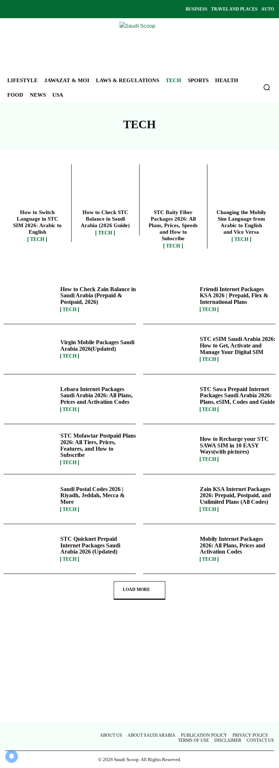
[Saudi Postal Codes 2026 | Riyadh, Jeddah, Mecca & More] (30, 499)
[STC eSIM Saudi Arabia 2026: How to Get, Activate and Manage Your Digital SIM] (169, 349)
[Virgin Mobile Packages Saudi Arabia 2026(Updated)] (30, 349)
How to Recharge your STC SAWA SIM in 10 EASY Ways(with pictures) (234, 445)
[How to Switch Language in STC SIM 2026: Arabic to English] (37, 188)
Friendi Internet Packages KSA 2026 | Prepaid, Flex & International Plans (234, 295)
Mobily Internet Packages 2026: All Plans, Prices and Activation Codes (232, 545)
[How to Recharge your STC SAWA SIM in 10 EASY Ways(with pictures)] (169, 449)
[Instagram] (21, 9)
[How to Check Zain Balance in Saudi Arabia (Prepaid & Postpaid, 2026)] (30, 299)
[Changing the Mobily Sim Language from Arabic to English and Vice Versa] (241, 188)
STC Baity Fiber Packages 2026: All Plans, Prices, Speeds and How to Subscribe (173, 225)
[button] (266, 87)
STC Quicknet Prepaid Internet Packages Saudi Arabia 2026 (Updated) (90, 545)
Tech (37, 239)
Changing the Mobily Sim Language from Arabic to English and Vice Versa (241, 222)
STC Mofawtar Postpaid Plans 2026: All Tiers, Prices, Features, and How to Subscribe (98, 445)
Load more (136, 589)
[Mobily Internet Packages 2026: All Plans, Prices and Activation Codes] (169, 549)
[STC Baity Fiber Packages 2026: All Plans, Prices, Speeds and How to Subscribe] (173, 188)
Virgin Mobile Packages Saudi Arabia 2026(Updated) (97, 345)
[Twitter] (34, 9)
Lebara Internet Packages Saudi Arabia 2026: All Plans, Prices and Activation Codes (96, 395)
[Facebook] (9, 9)
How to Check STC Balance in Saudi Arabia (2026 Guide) (105, 218)
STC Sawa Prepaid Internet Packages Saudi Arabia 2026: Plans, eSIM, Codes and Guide (237, 395)
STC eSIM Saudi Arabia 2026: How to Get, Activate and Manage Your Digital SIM (237, 345)
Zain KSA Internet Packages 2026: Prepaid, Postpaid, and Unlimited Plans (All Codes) (235, 495)
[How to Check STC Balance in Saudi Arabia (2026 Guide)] (105, 188)
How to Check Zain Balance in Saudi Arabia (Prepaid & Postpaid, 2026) (98, 295)
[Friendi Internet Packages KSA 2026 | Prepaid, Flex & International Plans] (169, 299)
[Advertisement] (139, 668)
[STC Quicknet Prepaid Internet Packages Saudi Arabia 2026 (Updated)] (30, 549)
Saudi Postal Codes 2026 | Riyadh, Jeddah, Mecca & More (92, 495)
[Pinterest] (46, 9)
